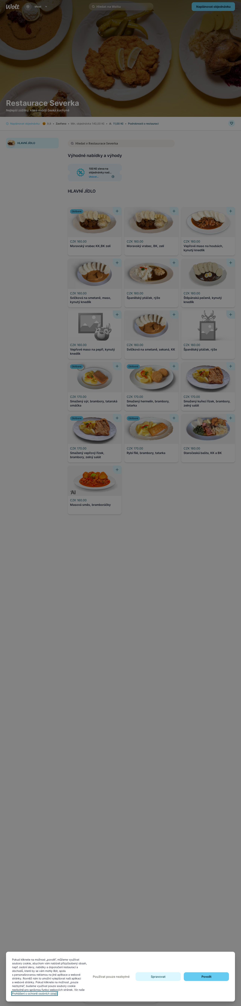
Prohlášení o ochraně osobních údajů (34, 993)
